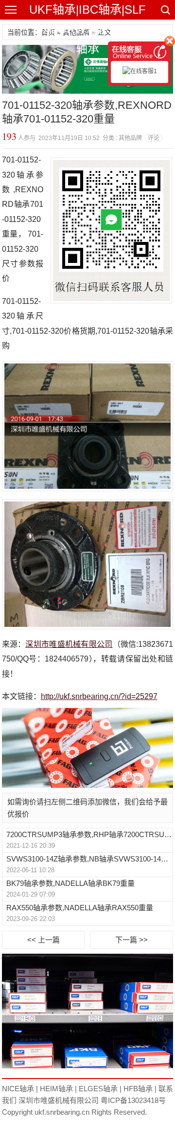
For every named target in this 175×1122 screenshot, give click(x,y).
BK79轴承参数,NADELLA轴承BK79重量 (70, 883)
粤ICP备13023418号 (133, 1100)
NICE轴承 (18, 1088)
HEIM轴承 (56, 1088)
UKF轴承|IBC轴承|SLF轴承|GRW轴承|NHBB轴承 (87, 29)
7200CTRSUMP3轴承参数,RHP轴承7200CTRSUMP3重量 (89, 834)
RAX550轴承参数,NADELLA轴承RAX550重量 (79, 907)
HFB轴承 (138, 1088)
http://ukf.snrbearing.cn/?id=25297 (99, 696)
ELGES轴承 (98, 1088)
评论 (153, 138)
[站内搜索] (165, 10)
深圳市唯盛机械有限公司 (68, 644)
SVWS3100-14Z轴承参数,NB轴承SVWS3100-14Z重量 (89, 859)
